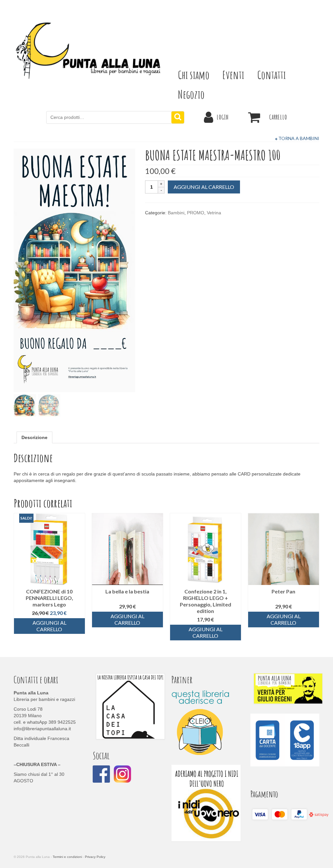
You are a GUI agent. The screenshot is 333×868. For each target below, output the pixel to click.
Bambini (176, 212)
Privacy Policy (95, 857)
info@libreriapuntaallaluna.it (42, 728)
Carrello (278, 117)
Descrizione (34, 437)
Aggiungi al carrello (204, 187)
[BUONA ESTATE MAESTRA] (74, 270)
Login (223, 117)
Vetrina (214, 212)
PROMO (195, 212)
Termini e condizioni (67, 857)
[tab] (34, 437)
